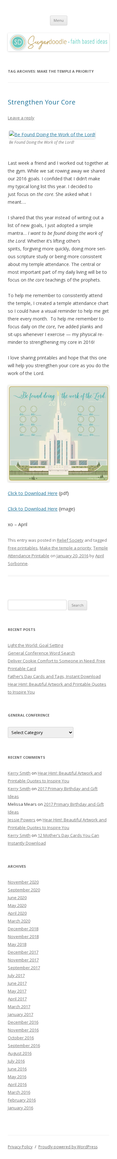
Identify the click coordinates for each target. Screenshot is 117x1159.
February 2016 (22, 1100)
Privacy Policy (20, 1147)
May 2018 (17, 944)
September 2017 (24, 968)
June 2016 (17, 1069)
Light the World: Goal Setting (35, 645)
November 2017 (23, 960)
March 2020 (19, 921)
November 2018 (23, 936)
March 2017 (19, 1006)
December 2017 (23, 952)
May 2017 (17, 991)
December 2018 (23, 929)
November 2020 (23, 882)
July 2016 (16, 1061)
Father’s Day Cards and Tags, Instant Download (54, 676)
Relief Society (70, 540)
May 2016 (17, 1077)
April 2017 (17, 999)
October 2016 (21, 1038)
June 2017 (17, 983)
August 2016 (20, 1053)
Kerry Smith (19, 773)
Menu (59, 20)
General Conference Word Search (41, 653)
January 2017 (20, 1014)
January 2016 (20, 1108)
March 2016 (19, 1092)
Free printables (23, 548)
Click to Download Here (33, 493)
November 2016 (23, 1030)
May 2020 (17, 905)
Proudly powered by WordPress (68, 1147)
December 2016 (23, 1022)
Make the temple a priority (65, 548)
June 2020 (17, 897)
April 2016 (17, 1084)
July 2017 (16, 975)
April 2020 (17, 913)
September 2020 (24, 890)
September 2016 (24, 1045)
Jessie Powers (21, 820)
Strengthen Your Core (41, 102)
